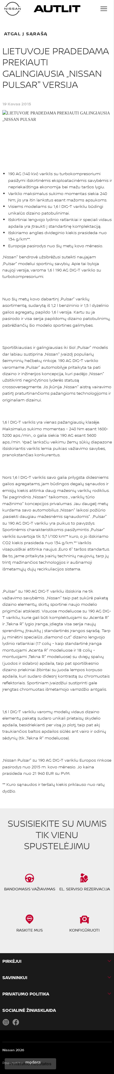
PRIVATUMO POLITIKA (25, 994)
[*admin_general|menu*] (104, 9)
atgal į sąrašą (26, 33)
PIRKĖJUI (11, 961)
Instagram (5, 1022)
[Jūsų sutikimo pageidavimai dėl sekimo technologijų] (30, 1063)
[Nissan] (12, 9)
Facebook (15, 1022)
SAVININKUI (14, 977)
